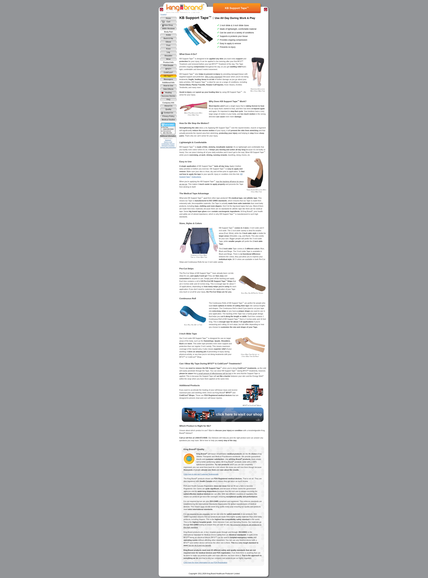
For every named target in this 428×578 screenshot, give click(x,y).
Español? (164, 14)
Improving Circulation (168, 145)
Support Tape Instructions (168, 147)
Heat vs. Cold (168, 142)
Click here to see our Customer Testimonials (201, 474)
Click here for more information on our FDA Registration (205, 563)
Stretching (168, 140)
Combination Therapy (168, 144)
